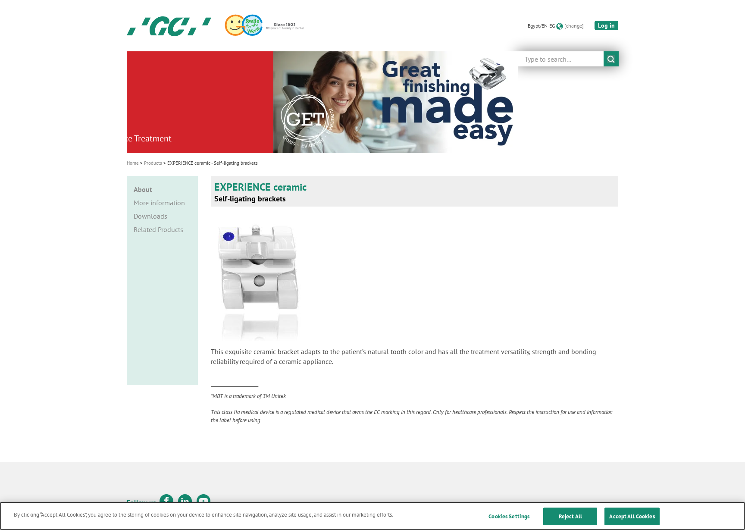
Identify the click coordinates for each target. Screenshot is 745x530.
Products (153, 163)
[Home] (169, 26)
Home (133, 163)
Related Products (158, 229)
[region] (372, 516)
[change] (574, 25)
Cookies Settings (508, 516)
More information (159, 202)
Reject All (570, 516)
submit (611, 58)
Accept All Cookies (631, 516)
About (143, 189)
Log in (606, 25)
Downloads (150, 216)
